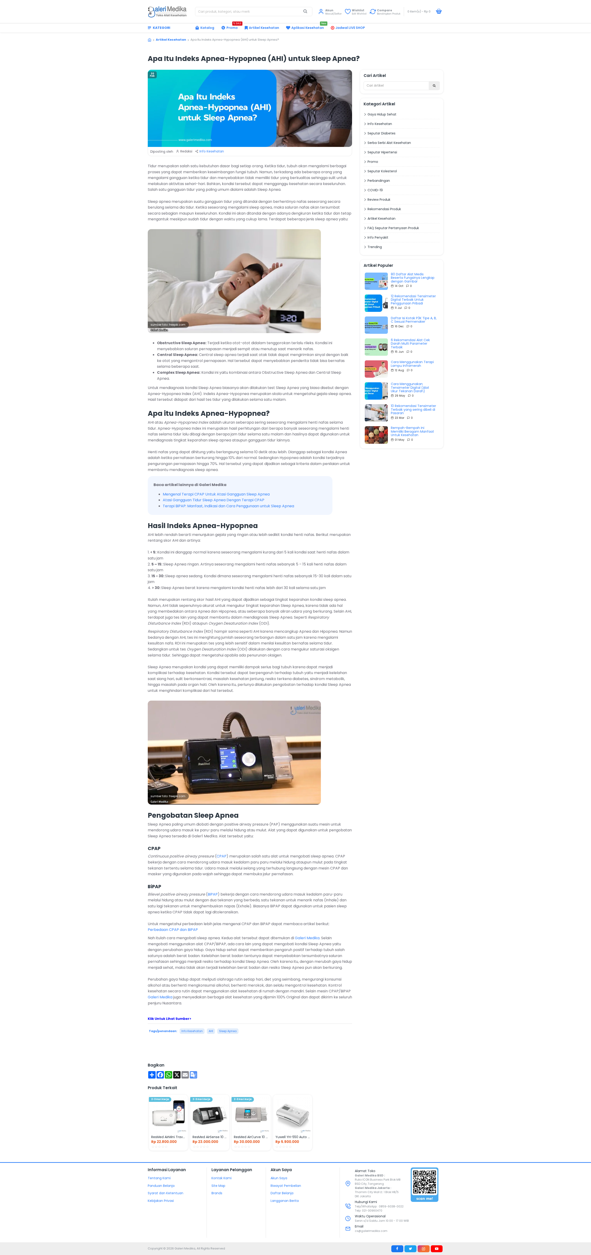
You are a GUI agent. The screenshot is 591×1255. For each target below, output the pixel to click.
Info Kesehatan (211, 151)
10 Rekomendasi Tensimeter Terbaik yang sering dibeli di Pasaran (413, 409)
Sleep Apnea (228, 1031)
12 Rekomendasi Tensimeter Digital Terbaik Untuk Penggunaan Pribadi (413, 300)
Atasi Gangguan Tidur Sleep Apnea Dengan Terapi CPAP (213, 500)
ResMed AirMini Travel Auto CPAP (168, 1137)
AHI (211, 1031)
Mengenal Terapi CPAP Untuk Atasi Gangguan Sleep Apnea (216, 494)
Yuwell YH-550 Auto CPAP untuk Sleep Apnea (292, 1137)
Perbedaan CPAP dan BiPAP (173, 929)
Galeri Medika (307, 938)
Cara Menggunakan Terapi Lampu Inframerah (412, 364)
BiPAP (213, 894)
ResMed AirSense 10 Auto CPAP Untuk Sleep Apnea (210, 1137)
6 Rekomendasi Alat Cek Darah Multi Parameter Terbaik (410, 343)
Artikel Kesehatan (171, 39)
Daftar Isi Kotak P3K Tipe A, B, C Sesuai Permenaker (414, 320)
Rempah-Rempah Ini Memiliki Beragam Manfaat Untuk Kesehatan (412, 431)
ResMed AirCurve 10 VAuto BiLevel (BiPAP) (251, 1137)
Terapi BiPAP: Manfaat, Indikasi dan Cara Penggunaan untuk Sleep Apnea (228, 506)
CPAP (221, 856)
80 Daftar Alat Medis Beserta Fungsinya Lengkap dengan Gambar (412, 278)
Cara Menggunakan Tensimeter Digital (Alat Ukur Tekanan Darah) (410, 387)
